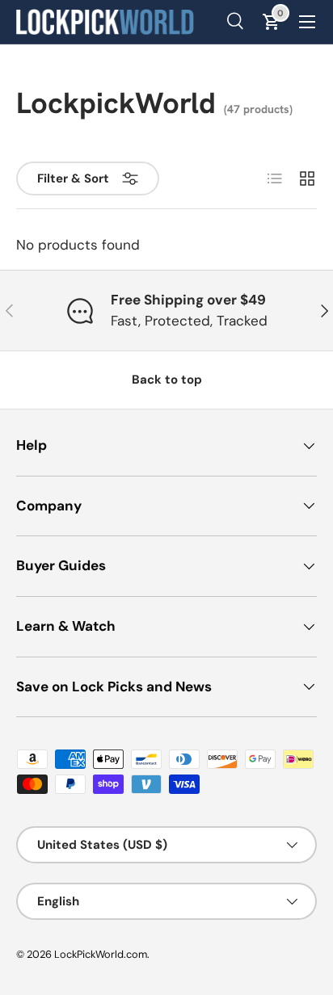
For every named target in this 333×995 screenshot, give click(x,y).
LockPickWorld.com (100, 954)
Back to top (167, 380)
